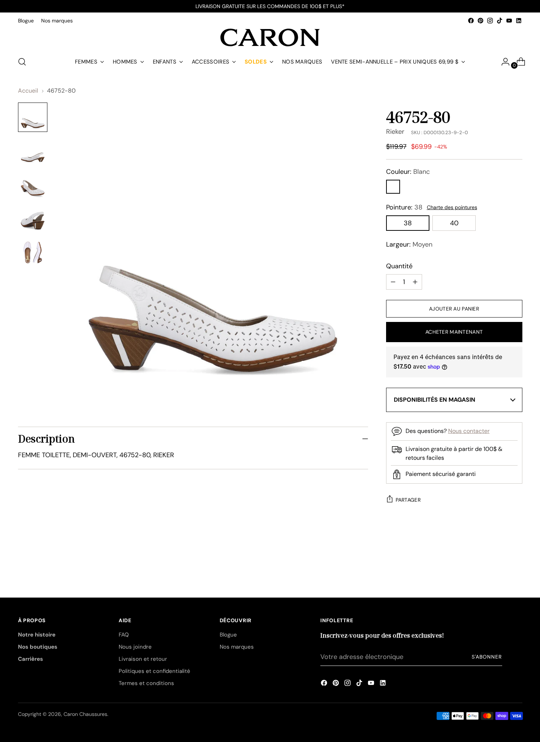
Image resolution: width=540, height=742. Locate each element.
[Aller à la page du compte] (502, 61)
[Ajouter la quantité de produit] (393, 282)
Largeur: (409, 244)
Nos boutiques (37, 646)
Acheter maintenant (454, 332)
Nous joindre (135, 646)
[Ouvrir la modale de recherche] (22, 61)
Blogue (228, 634)
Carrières (30, 659)
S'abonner (487, 656)
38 (408, 223)
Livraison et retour (143, 659)
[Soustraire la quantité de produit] (415, 282)
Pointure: (404, 207)
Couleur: (408, 171)
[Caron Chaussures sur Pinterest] (480, 20)
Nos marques (237, 646)
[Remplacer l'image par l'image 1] (32, 117)
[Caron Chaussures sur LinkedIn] (518, 20)
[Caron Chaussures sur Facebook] (471, 20)
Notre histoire (36, 634)
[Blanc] (393, 187)
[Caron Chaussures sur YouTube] (509, 20)
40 (454, 223)
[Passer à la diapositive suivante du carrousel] (516, 557)
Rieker (395, 131)
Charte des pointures (452, 207)
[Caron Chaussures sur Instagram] (490, 20)
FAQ (124, 634)
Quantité (399, 266)
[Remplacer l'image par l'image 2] (32, 151)
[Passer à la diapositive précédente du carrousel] (499, 558)
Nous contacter (469, 431)
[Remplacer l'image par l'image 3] (32, 185)
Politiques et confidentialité (154, 671)
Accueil (28, 90)
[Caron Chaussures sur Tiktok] (499, 20)
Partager (408, 500)
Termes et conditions (146, 683)
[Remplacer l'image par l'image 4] (32, 218)
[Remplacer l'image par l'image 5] (32, 252)
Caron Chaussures (85, 714)
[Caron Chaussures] (270, 37)
